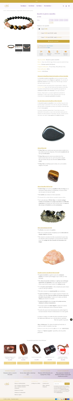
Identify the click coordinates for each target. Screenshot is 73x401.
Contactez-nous (46, 383)
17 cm (51, 20)
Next (32, 28)
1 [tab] (17, 52)
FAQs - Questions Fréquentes (46, 386)
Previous (4, 28)
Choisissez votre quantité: (43, 25)
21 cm (51, 22)
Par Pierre (38, 6)
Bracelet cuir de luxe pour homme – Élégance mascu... (23, 357)
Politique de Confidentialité (20, 392)
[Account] (66, 6)
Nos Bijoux (23, 6)
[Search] (63, 6)
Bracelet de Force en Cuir (49, 357)
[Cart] (69, 6)
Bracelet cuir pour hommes (36, 357)
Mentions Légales (18, 394)
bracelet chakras (41, 87)
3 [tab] (20, 52)
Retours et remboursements (20, 383)
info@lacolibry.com (27, 376)
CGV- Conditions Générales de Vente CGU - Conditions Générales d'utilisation (22, 387)
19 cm (61, 20)
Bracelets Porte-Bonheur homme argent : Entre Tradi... (63, 357)
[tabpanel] (11, 47)
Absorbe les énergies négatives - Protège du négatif (14, 10)
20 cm (65, 20)
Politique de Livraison (19, 390)
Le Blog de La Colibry (35, 383)
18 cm (56, 20)
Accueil (4, 10)
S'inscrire (67, 383)
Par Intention (47, 6)
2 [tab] (18, 52)
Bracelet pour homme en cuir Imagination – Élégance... (10, 357)
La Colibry (8, 399)
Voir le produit (10, 363)
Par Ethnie (31, 6)
